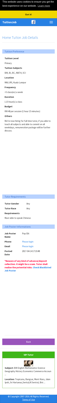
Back (28, 341)
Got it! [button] (28, 14)
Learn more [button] (44, 6)
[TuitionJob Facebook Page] (28, 22)
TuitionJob (9, 22)
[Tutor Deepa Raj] (28, 363)
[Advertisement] (28, 162)
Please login (27, 241)
